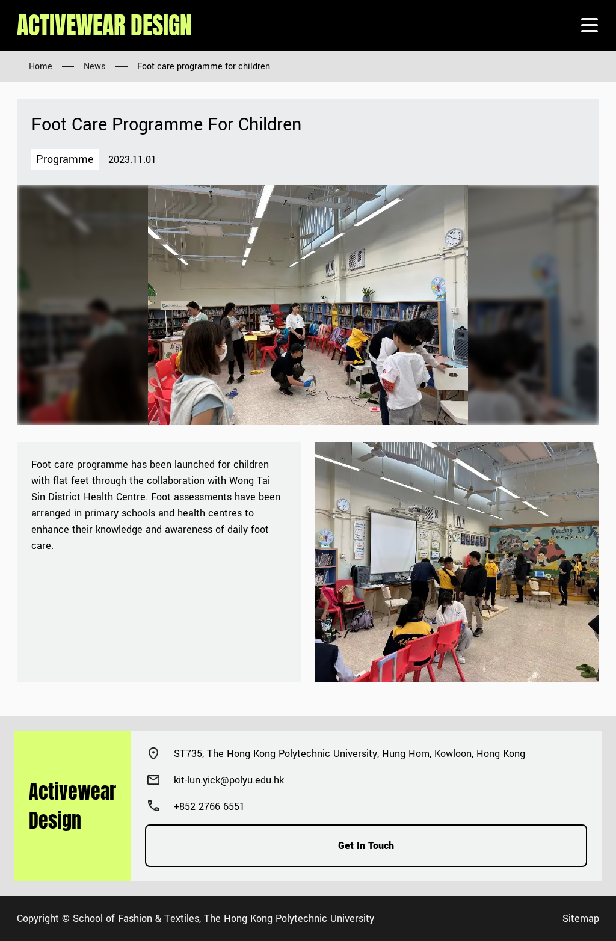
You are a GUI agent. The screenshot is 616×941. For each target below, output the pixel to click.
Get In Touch (366, 846)
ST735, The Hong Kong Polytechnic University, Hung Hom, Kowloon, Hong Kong (349, 754)
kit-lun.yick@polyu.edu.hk (229, 780)
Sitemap (580, 918)
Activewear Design (104, 25)
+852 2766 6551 (209, 807)
